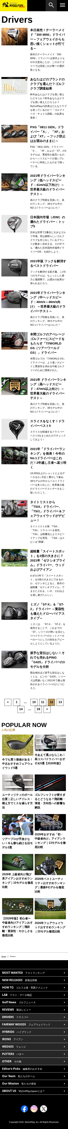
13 (60, 702)
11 (42, 702)
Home (3, 956)
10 (34, 702)
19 (38, 709)
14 (21, 709)
